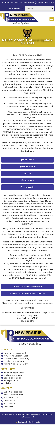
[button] (52, 19)
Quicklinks (14, 8)
